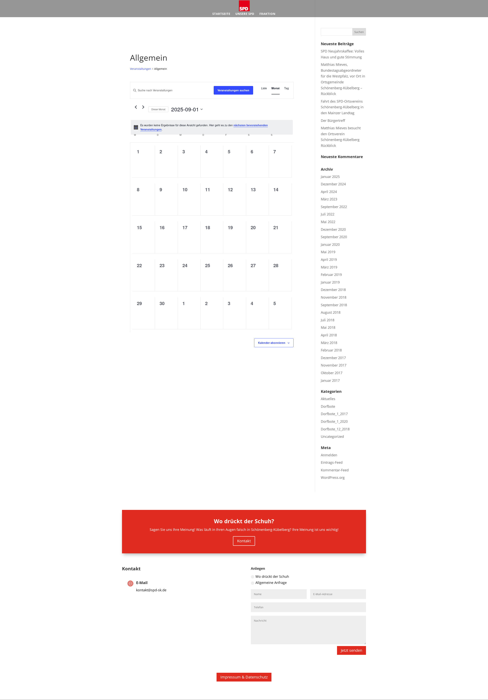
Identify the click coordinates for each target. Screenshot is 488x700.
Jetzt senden (351, 650)
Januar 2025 (330, 176)
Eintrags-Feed (332, 462)
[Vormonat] (135, 107)
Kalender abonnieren (271, 343)
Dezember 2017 (333, 357)
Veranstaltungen (140, 69)
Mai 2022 (328, 221)
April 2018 (329, 335)
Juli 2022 (327, 214)
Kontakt (244, 540)
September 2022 (334, 206)
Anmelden (329, 455)
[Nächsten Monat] (143, 107)
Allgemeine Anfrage (271, 582)
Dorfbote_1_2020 (334, 421)
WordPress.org (333, 477)
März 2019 (329, 267)
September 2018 (334, 305)
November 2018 (333, 297)
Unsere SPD (244, 14)
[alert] (212, 127)
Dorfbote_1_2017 (334, 413)
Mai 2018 (328, 327)
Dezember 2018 (333, 289)
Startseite (221, 14)
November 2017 (333, 365)
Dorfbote (328, 406)
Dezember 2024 (333, 184)
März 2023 (329, 199)
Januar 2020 (330, 244)
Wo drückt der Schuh (272, 576)
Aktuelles (328, 398)
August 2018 (330, 312)
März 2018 (329, 342)
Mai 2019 (328, 252)
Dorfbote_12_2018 (335, 429)
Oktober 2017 (331, 372)
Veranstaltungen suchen (233, 90)
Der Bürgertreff (333, 120)
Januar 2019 (330, 282)
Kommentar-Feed (335, 470)
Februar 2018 (331, 350)
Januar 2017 (330, 380)
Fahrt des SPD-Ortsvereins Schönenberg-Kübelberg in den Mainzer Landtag (342, 107)
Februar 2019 (331, 274)
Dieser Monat (158, 109)
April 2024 (329, 191)
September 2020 (334, 237)
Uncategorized (332, 436)
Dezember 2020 (333, 229)
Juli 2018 (327, 320)
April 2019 (329, 259)
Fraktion (267, 14)
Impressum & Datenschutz (244, 677)
